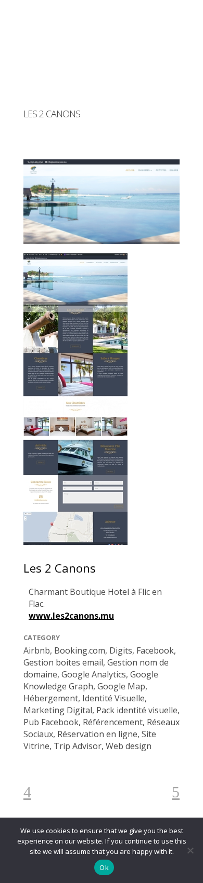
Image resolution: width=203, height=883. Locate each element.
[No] (190, 850)
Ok (104, 867)
